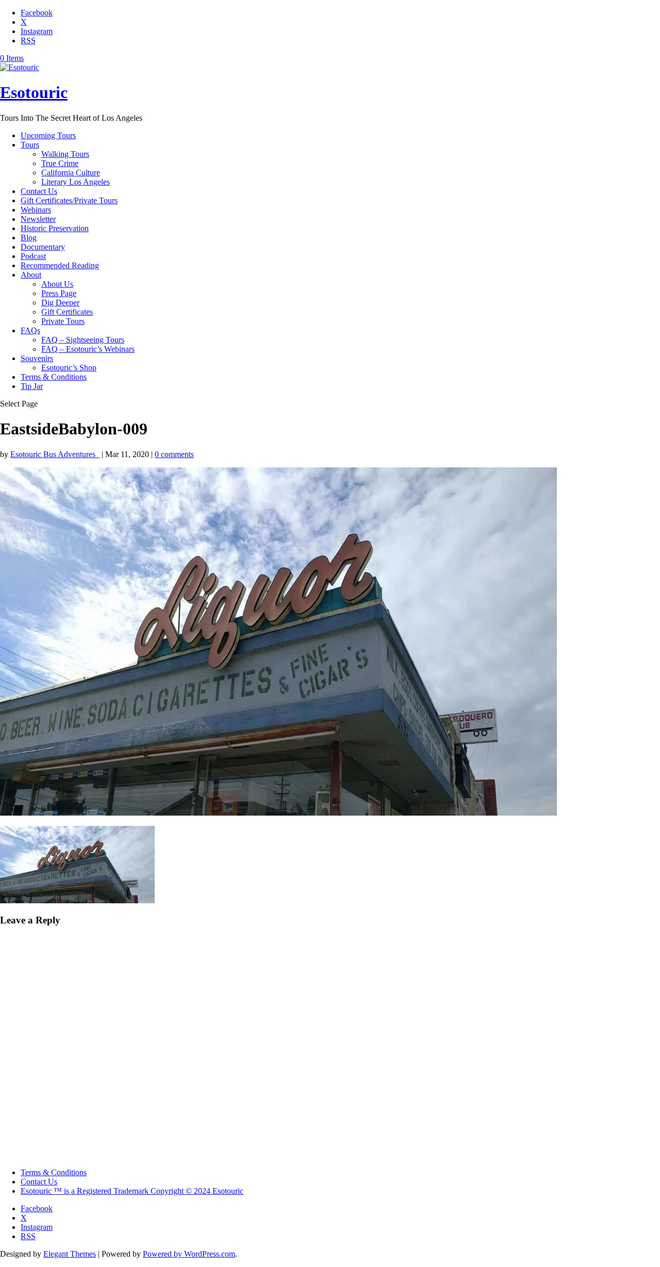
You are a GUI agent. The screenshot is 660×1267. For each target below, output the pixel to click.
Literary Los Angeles (75, 181)
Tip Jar (32, 386)
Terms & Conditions (54, 376)
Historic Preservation (55, 228)
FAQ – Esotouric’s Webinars (88, 349)
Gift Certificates (67, 311)
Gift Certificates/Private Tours (69, 200)
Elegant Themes (69, 1253)
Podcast (33, 256)
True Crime (59, 163)
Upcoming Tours (48, 135)
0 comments (174, 454)
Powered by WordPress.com (189, 1253)
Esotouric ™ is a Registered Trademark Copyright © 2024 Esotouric (132, 1191)
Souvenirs (37, 358)
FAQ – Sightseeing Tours (82, 339)
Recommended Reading (60, 265)
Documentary (43, 246)
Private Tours (63, 321)
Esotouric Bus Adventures (55, 454)
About (31, 274)
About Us (57, 284)
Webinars (36, 209)
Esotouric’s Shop (68, 367)
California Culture (70, 172)
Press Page (58, 293)
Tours (30, 144)
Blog (29, 237)
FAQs (30, 330)
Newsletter (38, 219)
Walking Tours (65, 154)
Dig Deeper (60, 302)
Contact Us (39, 191)
